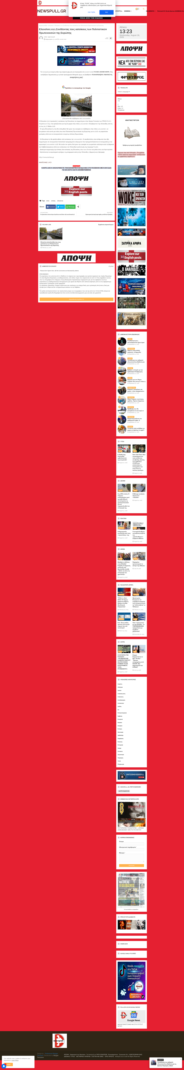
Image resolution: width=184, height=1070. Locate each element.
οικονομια (120, 732)
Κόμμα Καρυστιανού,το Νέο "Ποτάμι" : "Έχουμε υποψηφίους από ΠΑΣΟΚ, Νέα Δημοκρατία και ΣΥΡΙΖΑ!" (138, 661)
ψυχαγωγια (121, 764)
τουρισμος (120, 758)
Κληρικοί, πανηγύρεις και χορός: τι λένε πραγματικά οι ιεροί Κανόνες (135, 391)
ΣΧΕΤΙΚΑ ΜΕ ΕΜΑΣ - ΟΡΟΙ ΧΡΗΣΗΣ (102, 1056)
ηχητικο (120, 722)
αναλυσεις (120, 697)
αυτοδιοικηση (121, 700)
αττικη (53, 201)
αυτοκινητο (121, 703)
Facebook (52, 207)
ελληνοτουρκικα (122, 713)
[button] (144, 9)
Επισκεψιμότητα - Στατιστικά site (118, 1054)
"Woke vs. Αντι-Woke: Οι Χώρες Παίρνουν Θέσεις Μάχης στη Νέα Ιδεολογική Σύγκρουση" (123, 602)
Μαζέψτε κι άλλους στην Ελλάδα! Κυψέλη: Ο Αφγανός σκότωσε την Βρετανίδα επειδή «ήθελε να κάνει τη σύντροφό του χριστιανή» (124, 568)
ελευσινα (50, 25)
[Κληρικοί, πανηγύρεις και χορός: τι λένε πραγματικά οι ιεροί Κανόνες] (122, 390)
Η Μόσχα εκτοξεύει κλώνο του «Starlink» (139, 495)
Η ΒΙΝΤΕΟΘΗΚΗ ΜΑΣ (135, 1054)
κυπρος (120, 729)
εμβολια (120, 716)
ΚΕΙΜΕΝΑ (127, 11)
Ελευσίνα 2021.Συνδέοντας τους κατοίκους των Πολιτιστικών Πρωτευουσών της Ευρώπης (51, 243)
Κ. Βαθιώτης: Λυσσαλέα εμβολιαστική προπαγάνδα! (122, 457)
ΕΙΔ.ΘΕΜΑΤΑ (150, 11)
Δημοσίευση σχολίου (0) (76, 299)
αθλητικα (120, 687)
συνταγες (120, 751)
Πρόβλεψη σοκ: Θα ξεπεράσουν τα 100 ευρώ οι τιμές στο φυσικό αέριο (135, 410)
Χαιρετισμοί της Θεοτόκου (77, 1054)
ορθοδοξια (120, 735)
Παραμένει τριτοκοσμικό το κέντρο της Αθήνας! (139, 563)
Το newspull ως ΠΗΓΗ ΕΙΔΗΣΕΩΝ (96, 1054)
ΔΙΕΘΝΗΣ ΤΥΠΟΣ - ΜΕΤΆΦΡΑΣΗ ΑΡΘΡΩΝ (77, 1056)
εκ (118, 709)
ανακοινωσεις (121, 693)
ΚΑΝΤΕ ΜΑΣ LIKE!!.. (45, 162)
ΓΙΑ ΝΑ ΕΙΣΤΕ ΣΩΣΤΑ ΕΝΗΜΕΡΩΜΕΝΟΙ (76, 170)
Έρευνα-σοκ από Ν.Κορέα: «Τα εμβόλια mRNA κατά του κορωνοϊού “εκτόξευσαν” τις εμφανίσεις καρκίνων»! (131, 154)
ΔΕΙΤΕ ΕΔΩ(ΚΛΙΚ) (124, 791)
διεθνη (119, 706)
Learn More (14, 1060)
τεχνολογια (121, 754)
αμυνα (119, 690)
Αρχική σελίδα (43, 25)
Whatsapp (71, 207)
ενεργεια (120, 719)
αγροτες (120, 684)
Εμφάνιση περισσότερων (105, 224)
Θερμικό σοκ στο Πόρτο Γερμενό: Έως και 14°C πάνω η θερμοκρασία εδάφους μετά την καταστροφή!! (136, 382)
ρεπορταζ (120, 745)
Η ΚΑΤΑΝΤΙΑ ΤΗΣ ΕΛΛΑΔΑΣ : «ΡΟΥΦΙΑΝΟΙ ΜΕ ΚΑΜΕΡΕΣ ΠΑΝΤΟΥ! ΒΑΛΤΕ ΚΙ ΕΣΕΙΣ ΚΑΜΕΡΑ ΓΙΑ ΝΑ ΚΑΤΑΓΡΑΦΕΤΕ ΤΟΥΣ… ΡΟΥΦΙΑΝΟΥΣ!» (124, 662)
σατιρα (119, 748)
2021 (47, 201)
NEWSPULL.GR (51, 11)
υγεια (119, 761)
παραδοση (120, 738)
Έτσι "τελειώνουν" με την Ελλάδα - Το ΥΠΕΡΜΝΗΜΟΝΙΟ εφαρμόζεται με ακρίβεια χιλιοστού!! (139, 627)
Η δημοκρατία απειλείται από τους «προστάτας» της (124, 533)
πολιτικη (120, 742)
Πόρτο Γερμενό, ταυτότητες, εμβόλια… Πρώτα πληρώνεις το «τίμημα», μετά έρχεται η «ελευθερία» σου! (135, 401)
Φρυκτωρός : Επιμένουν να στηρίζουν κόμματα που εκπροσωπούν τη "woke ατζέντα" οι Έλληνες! (139, 602)
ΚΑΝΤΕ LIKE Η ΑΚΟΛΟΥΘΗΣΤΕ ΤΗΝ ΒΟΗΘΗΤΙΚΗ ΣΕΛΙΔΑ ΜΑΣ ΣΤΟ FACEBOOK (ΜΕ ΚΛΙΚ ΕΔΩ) (76, 168)
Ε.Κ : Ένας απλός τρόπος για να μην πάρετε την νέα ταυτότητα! (124, 625)
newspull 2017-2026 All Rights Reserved (127, 1056)
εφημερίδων (135, 909)
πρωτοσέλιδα (128, 909)
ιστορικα (120, 725)
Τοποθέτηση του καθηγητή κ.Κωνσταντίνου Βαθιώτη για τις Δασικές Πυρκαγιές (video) (136, 361)
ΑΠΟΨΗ (66, 1054)
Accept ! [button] (8, 1064)
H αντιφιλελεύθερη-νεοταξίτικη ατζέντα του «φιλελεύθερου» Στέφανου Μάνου (139, 535)
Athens (123, 27)
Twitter (62, 207)
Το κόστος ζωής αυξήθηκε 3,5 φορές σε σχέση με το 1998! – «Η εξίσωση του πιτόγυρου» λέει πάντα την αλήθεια (136, 431)
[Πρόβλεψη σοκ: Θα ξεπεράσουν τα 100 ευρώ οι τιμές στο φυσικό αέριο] (122, 410)
